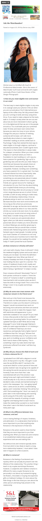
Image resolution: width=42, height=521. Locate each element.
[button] (5, 2)
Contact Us (18, 520)
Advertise (24, 520)
